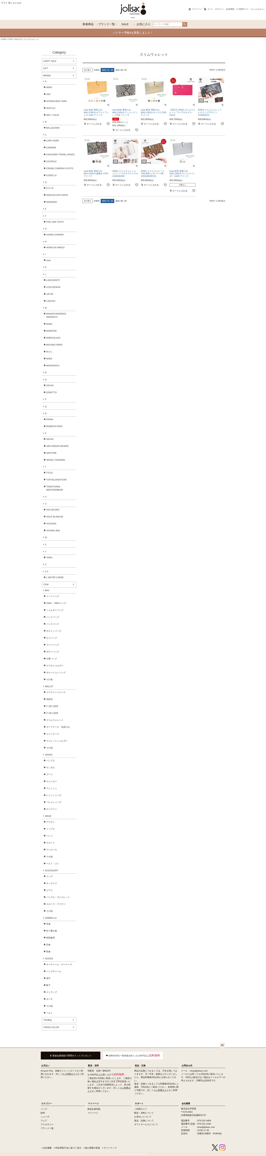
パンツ (49, 836)
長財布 (49, 699)
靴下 (48, 985)
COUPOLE (51, 161)
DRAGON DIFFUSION (57, 195)
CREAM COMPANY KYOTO (59, 168)
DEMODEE (51, 202)
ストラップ (51, 992)
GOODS (49, 958)
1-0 (46, 571)
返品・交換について (144, 1120)
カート (210, 9)
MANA (49, 324)
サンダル (50, 767)
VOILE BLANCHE (54, 516)
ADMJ (49, 87)
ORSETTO (51, 392)
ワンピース (51, 849)
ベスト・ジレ (52, 863)
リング (49, 876)
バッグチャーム (53, 971)
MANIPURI (51, 331)
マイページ (196, 9)
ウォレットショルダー (57, 741)
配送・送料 (93, 1065)
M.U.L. (49, 351)
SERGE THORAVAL (55, 460)
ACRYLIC (50, 108)
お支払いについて (142, 1116)
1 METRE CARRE (55, 577)
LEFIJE (49, 294)
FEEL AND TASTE (55, 222)
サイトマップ (110, 1148)
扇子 (48, 978)
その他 (49, 679)
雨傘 (48, 951)
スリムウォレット (54, 720)
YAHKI (49, 557)
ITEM (10, 39)
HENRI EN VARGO (55, 247)
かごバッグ (51, 638)
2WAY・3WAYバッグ (56, 603)
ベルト (49, 1013)
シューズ (45, 1116)
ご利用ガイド (243, 9)
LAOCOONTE (53, 280)
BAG (47, 590)
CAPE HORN (52, 140)
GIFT (45, 68)
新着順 (96, 70)
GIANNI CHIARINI (55, 234)
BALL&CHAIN (52, 128)
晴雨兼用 (50, 937)
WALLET (18, 39)
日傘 (48, 944)
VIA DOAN (51, 523)
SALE (125, 24)
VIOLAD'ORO (52, 509)
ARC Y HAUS (52, 115)
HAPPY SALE (49, 61)
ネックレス (51, 883)
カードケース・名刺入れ (58, 727)
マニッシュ (51, 788)
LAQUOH (50, 301)
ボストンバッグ (53, 631)
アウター (50, 822)
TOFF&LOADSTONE (56, 479)
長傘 (48, 924)
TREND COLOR (51, 1027)
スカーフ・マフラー (56, 904)
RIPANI (49, 419)
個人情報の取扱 (92, 1148)
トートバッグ (52, 596)
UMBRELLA (50, 918)
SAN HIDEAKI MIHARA (57, 446)
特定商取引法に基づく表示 (68, 1148)
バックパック (52, 624)
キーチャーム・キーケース (59, 964)
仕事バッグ (51, 658)
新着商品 (88, 24)
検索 (184, 24)
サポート (139, 1103)
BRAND (47, 75)
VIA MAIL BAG (53, 530)
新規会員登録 (93, 1109)
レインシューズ (53, 795)
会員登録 (230, 9)
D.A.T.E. (50, 188)
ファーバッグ (52, 645)
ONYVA (49, 385)
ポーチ (49, 999)
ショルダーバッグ (54, 610)
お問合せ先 (187, 1065)
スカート (50, 842)
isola (48, 260)
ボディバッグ (52, 651)
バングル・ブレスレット (58, 897)
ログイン (220, 9)
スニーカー (51, 781)
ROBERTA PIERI (54, 426)
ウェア (44, 1120)
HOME (3, 39)
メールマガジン (258, 9)
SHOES (48, 754)
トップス (50, 829)
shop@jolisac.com (199, 1071)
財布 (43, 1113)
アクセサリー (47, 1124)
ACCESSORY (51, 870)
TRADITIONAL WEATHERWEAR (54, 488)
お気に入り (143, 24)
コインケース (52, 734)
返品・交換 (140, 1065)
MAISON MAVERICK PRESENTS (56, 315)
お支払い (45, 1065)
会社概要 (186, 1103)
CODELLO (51, 175)
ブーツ (49, 774)
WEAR (48, 816)
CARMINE (51, 147)
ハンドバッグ (52, 617)
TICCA (49, 472)
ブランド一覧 (106, 24)
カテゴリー (46, 1103)
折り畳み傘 (51, 931)
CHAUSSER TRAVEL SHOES (60, 154)
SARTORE (51, 453)
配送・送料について (144, 1113)
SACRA (49, 439)
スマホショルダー (54, 665)
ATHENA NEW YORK (56, 101)
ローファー (51, 809)
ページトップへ (222, 1045)
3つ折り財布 (52, 713)
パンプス (50, 760)
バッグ (44, 1109)
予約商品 (47, 1020)
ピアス (49, 890)
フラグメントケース (56, 692)
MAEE (49, 358)
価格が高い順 (121, 70)
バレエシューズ (53, 802)
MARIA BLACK (53, 338)
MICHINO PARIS (54, 345)
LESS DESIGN (53, 287)
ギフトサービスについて (146, 1124)
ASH (48, 94)
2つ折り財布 (52, 706)
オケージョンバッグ (56, 672)
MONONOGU (52, 365)
